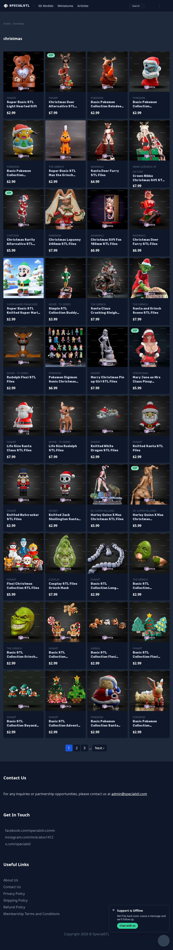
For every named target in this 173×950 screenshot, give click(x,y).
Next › (99, 748)
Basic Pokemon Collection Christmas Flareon (148, 724)
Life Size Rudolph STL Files (63, 448)
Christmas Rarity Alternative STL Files (21, 242)
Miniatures (65, 6)
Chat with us (127, 925)
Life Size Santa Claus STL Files (19, 448)
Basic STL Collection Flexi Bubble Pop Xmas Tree (146, 655)
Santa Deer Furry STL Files (105, 173)
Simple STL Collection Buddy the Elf (63, 311)
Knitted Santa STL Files (148, 448)
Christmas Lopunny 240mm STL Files (65, 242)
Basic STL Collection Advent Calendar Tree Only (64, 724)
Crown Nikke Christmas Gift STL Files (148, 178)
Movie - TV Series (60, 304)
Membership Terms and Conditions (31, 913)
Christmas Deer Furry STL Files (145, 242)
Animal (95, 648)
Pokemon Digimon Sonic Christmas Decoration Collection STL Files (65, 380)
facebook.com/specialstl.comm (30, 830)
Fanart (11, 98)
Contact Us (12, 887)
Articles (82, 6)
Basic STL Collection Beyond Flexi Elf (21, 724)
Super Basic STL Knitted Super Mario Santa (23, 311)
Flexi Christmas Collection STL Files (23, 586)
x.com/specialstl (18, 844)
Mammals (97, 167)
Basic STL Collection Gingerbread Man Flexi (63, 655)
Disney (53, 511)
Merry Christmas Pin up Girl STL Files (107, 379)
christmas (18, 23)
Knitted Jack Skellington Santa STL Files (63, 517)
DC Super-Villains (102, 511)
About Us (10, 880)
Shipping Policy (15, 900)
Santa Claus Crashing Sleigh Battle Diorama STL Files (107, 311)
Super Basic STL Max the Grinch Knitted (62, 173)
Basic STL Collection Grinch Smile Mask (21, 655)
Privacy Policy (14, 893)
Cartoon (13, 235)
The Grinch (56, 167)
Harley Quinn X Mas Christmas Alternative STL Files (148, 517)
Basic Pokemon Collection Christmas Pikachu (22, 173)
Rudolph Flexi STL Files (21, 379)
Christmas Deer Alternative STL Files (62, 104)
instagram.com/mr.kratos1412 (29, 837)
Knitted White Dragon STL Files (104, 448)
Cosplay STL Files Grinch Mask (63, 586)
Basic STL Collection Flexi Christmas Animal (105, 655)
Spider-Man (140, 373)
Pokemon (97, 98)
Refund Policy (14, 907)
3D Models (45, 6)
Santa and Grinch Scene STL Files (147, 311)
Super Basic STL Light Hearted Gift (22, 104)
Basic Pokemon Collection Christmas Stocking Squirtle (149, 104)
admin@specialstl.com (129, 794)
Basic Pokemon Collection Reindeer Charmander (107, 104)
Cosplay (54, 579)
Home (7, 23)
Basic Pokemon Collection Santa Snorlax (104, 724)
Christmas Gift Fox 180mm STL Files (106, 242)
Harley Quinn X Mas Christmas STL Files (107, 517)
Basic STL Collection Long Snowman (103, 586)
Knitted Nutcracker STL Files (23, 517)
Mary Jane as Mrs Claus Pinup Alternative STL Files (147, 380)
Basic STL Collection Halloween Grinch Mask (147, 586)
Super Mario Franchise (22, 304)
